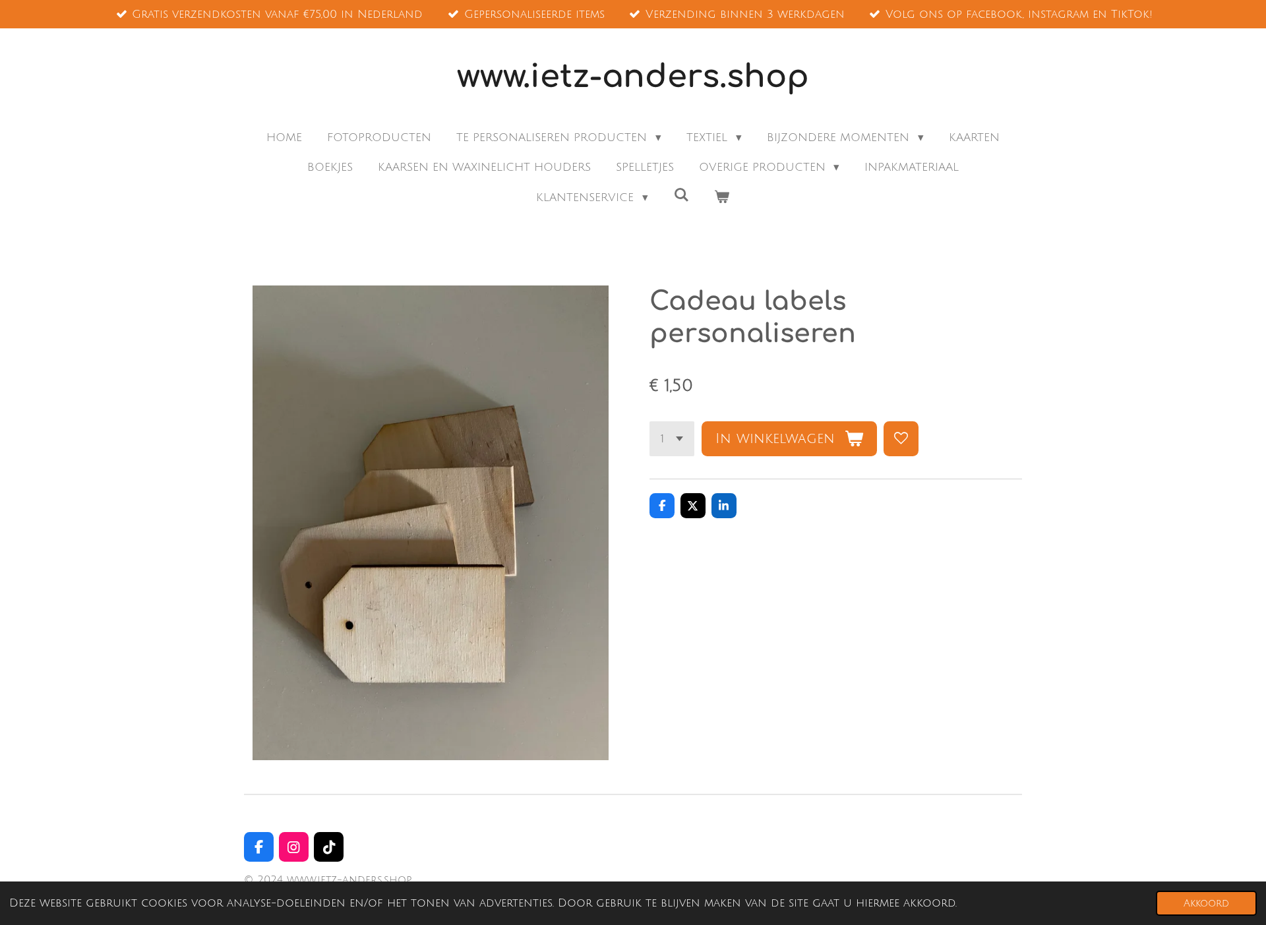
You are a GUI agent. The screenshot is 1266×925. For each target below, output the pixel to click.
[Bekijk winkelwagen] (722, 198)
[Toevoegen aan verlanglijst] (901, 438)
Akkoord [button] (1206, 903)
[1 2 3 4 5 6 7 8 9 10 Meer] (671, 438)
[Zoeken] (681, 195)
